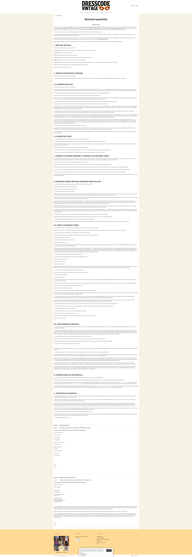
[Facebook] (76, 540)
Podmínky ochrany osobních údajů (103, 539)
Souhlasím (109, 550)
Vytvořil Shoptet (135, 555)
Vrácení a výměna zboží (101, 542)
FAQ (97, 543)
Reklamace (99, 540)
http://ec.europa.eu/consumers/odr (77, 383)
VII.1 (92, 248)
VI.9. (72, 367)
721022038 (77, 537)
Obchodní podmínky (100, 537)
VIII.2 (65, 352)
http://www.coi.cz (123, 382)
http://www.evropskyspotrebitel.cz (104, 386)
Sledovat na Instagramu (62, 552)
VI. (84, 201)
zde (81, 552)
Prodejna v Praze (100, 536)
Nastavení (83, 554)
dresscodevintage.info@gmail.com (81, 536)
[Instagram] (79, 540)
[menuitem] (81, 12)
